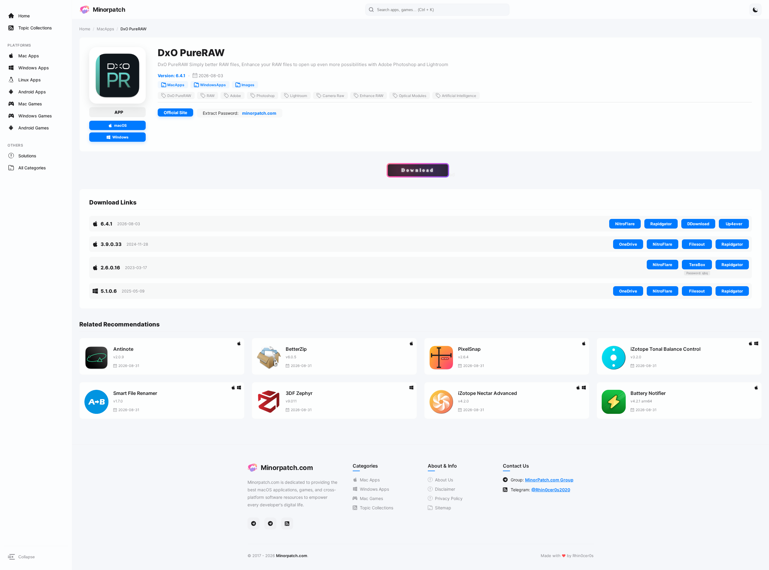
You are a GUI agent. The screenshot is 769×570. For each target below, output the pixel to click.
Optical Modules (412, 95)
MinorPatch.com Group (549, 479)
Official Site (175, 112)
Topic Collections (376, 507)
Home (84, 28)
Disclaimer (445, 489)
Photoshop (266, 95)
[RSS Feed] (287, 523)
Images (248, 85)
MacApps (105, 28)
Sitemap (443, 507)
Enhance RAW (371, 95)
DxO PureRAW (179, 95)
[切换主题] (755, 10)
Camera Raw (333, 95)
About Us (444, 479)
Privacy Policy (449, 498)
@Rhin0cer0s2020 (550, 489)
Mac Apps (370, 479)
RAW (210, 95)
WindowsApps (213, 85)
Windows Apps (374, 489)
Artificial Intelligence (459, 95)
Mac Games (371, 498)
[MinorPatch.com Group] (270, 523)
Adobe (235, 95)
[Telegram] (254, 523)
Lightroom (298, 95)
